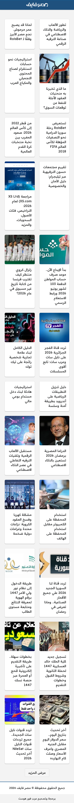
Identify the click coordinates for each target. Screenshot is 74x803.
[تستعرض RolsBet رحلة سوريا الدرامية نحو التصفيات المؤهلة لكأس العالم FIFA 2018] (54, 137)
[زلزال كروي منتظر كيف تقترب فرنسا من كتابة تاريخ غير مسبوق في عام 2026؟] (20, 271)
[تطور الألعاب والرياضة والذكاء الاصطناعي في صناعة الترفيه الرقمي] (54, 34)
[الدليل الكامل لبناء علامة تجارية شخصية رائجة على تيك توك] (20, 345)
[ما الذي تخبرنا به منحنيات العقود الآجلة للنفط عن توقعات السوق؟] (54, 83)
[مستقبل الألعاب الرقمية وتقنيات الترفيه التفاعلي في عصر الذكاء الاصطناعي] (20, 445)
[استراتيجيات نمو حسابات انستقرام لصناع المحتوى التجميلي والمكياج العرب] (20, 83)
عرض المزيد (37, 773)
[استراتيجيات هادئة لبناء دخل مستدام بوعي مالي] (20, 396)
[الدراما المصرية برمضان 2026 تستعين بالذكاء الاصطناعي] (54, 445)
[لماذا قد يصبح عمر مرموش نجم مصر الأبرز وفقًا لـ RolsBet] (20, 34)
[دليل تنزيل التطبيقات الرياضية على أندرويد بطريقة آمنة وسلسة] (54, 396)
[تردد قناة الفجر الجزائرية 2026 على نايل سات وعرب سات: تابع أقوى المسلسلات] (54, 345)
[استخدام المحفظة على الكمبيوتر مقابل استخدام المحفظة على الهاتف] (54, 512)
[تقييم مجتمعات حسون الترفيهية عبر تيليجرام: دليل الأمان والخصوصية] (54, 196)
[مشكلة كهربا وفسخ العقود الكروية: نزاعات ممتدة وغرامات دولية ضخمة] (20, 512)
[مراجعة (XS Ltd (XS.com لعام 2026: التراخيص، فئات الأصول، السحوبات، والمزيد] (20, 196)
